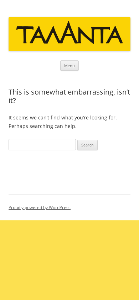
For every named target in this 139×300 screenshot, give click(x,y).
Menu (69, 65)
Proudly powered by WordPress (40, 207)
